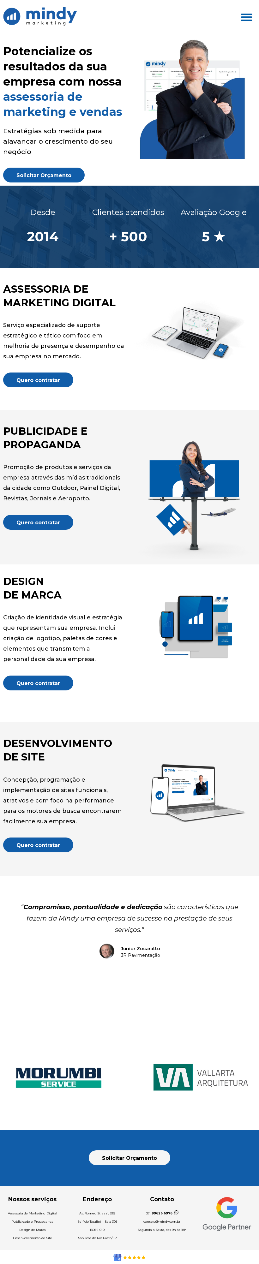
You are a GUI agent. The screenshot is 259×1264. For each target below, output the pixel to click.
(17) (159, 1213)
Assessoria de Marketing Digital (32, 1213)
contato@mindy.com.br (161, 1221)
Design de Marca (32, 1230)
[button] (247, 17)
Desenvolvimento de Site (32, 1238)
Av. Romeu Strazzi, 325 (97, 1213)
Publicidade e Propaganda (32, 1221)
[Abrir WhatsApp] (243, 1248)
